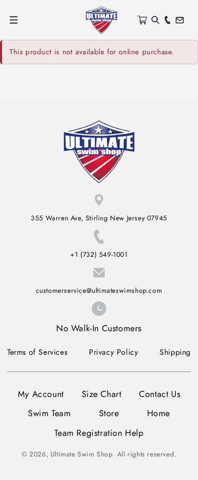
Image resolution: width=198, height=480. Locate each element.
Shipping (175, 352)
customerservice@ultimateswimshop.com (99, 290)
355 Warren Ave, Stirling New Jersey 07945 (99, 218)
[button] (13, 20)
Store (109, 413)
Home (158, 413)
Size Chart (102, 394)
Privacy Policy (113, 352)
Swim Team (49, 413)
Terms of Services (37, 352)
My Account (41, 394)
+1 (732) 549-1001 (98, 254)
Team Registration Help (98, 433)
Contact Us (159, 394)
